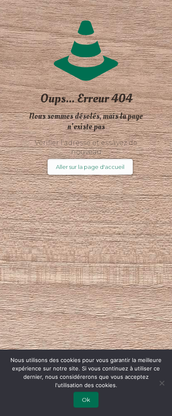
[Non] (161, 383)
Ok (86, 399)
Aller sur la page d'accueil (90, 166)
